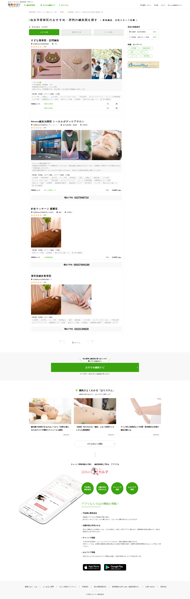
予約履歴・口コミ (145, 5)
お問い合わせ (150, 587)
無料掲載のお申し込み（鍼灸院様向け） (126, 587)
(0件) (45, 127)
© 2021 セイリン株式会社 (95, 594)
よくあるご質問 (48, 587)
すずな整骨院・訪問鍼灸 (45, 40)
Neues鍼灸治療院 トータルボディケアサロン (57, 121)
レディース (134, 56)
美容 (132, 52)
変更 (154, 32)
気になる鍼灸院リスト (175, 5)
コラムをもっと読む (95, 444)
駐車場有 (147, 56)
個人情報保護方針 (100, 587)
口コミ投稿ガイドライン (67, 587)
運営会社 (163, 587)
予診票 (156, 5)
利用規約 (85, 587)
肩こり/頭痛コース (50, 190)
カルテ (163, 5)
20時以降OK (146, 48)
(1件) (45, 46)
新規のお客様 (48, 104)
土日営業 (133, 48)
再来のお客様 (48, 108)
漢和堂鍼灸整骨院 (41, 276)
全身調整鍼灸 (48, 257)
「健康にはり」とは (30, 587)
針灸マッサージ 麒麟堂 (44, 208)
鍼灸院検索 (31, 5)
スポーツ (142, 52)
